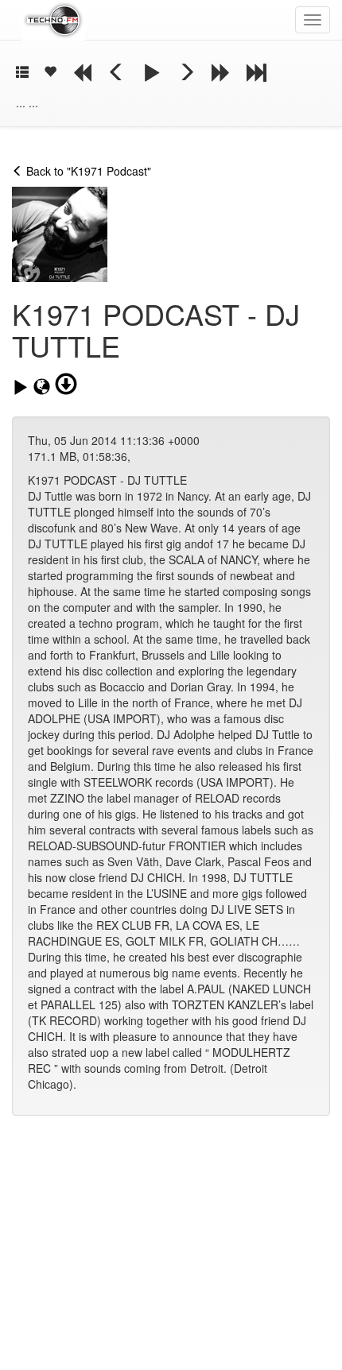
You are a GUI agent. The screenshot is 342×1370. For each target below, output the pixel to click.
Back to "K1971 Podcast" (87, 171)
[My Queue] (22, 72)
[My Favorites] (50, 72)
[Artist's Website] (44, 387)
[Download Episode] (66, 385)
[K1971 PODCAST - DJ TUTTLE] (22, 387)
